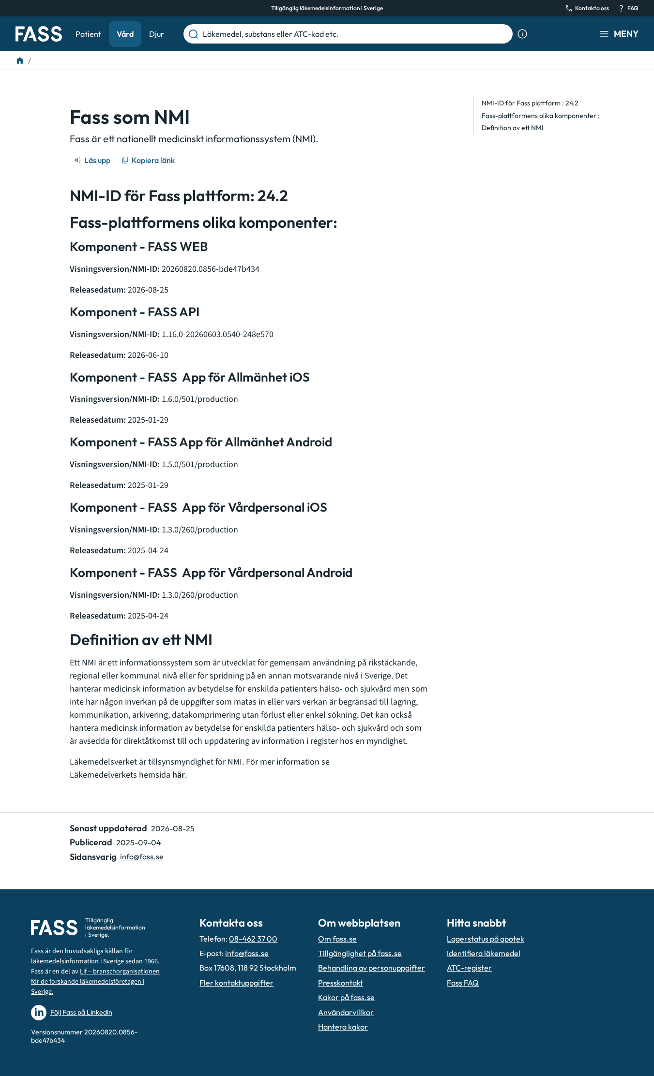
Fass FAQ (463, 983)
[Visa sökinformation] (522, 34)
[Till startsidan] (19, 60)
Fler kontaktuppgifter (236, 983)
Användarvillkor (346, 1012)
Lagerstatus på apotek (485, 938)
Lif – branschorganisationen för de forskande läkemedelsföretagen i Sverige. (95, 982)
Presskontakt (340, 983)
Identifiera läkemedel (483, 953)
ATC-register (469, 968)
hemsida (162, 775)
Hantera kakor (343, 1027)
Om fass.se (337, 938)
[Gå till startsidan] (38, 33)
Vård (125, 34)
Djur (156, 34)
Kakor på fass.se (346, 997)
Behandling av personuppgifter (371, 968)
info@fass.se (142, 856)
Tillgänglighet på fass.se (360, 953)
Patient (88, 34)
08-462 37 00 (253, 938)
